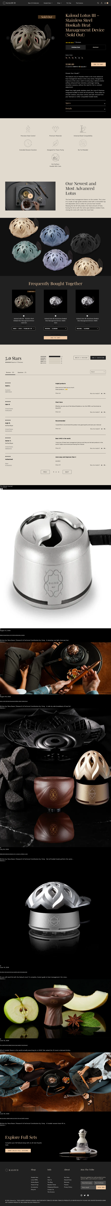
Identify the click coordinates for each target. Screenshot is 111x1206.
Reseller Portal (52, 1184)
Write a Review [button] (81, 358)
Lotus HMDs (34, 1179)
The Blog (50, 1182)
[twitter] (85, 1195)
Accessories (34, 1187)
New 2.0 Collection (33, 3)
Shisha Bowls (35, 1182)
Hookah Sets (47, 3)
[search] (98, 3)
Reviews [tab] (8, 372)
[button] (76, 66)
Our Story (66, 1177)
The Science (79, 3)
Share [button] (57, 393)
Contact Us (51, 1189)
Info (49, 1170)
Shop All (33, 1189)
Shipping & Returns (53, 1187)
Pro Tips (69, 3)
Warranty (66, 1182)
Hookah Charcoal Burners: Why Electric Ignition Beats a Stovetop (12, 635)
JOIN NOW (100, 1187)
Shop (58, 3)
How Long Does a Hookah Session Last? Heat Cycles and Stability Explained (14, 1118)
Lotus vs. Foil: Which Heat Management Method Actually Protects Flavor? (14, 701)
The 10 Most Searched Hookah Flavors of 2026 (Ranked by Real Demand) (14, 1045)
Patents (66, 1184)
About (67, 1170)
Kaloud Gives (67, 1179)
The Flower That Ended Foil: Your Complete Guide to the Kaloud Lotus (13, 972)
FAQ (49, 1177)
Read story (2, 641)
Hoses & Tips (34, 1184)
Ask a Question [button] (98, 358)
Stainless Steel (76, 47)
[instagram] (81, 1195)
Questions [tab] (20, 372)
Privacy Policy (68, 1187)
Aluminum (96, 47)
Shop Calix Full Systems (18, 1150)
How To (50, 1179)
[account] (101, 3)
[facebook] (88, 1195)
